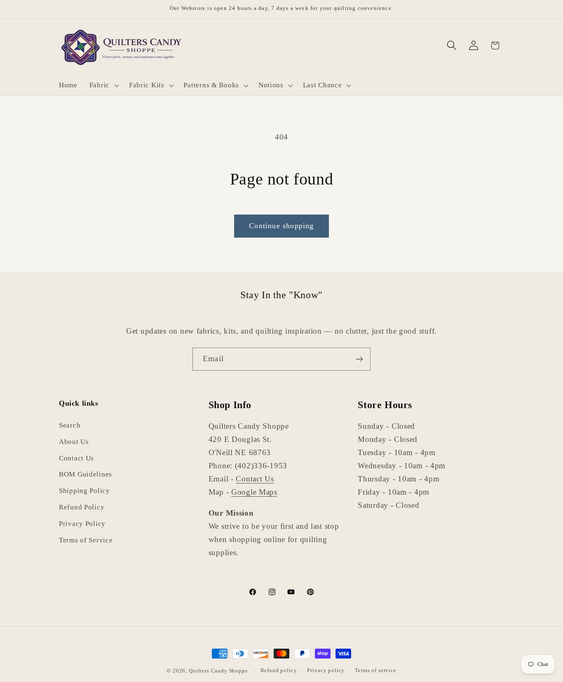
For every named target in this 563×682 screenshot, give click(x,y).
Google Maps (254, 492)
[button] (103, 85)
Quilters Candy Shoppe (218, 671)
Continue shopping (281, 226)
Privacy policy (326, 670)
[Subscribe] (359, 359)
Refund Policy (81, 508)
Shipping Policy (84, 491)
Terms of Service (86, 540)
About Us (74, 442)
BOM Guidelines (85, 475)
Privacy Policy (82, 524)
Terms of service (375, 670)
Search (69, 425)
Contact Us (76, 458)
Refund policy (278, 670)
